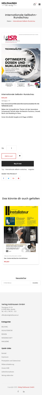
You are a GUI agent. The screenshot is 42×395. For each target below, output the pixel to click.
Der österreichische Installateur (16, 258)
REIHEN (4, 334)
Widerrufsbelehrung (8, 364)
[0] (34, 4)
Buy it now (18, 164)
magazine (31, 169)
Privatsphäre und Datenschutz (11, 361)
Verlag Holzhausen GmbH (12, 256)
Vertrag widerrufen (7, 375)
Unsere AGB (5, 368)
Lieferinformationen (8, 372)
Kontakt (4, 353)
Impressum (5, 357)
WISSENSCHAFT (7, 338)
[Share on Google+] (14, 178)
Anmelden (35, 282)
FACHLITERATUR (7, 330)
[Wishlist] (20, 155)
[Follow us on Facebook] (4, 178)
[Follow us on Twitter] (9, 178)
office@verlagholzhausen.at (10, 315)
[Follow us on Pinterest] (19, 178)
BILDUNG (5, 327)
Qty (3, 148)
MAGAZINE (5, 341)
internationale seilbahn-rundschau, (16, 169)
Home (9, 21)
